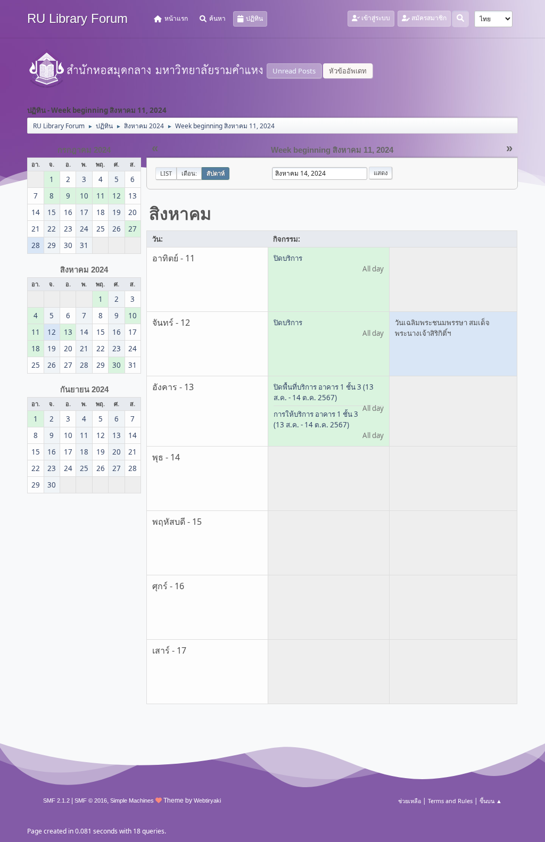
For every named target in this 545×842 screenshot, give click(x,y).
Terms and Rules (450, 801)
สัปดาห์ (216, 173)
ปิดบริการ (288, 258)
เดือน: (189, 173)
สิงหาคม (180, 213)
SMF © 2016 (91, 800)
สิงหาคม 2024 (84, 270)
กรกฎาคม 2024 (84, 150)
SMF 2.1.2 (56, 800)
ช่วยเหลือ (409, 801)
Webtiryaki (207, 800)
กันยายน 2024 (84, 389)
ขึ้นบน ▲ (491, 801)
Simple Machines (132, 800)
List (166, 173)
